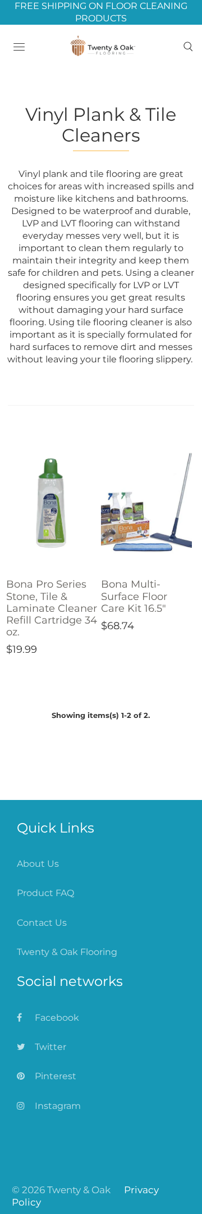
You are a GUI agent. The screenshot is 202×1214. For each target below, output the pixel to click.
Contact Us (42, 922)
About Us (38, 863)
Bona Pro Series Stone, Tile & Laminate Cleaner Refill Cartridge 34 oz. (51, 608)
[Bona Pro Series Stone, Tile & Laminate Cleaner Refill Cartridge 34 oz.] (51, 503)
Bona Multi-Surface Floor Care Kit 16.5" (134, 596)
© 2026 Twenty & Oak (61, 1189)
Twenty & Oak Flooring (67, 952)
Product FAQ (45, 893)
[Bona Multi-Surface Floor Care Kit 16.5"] (146, 503)
